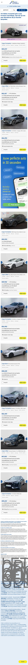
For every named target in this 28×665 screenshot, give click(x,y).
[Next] (26, 31)
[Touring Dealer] (14, 2)
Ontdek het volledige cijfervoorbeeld (8, 54)
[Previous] (1, 31)
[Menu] (2, 2)
